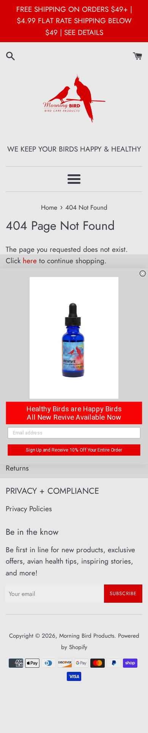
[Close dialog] (143, 274)
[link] (74, 338)
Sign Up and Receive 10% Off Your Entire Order (74, 450)
